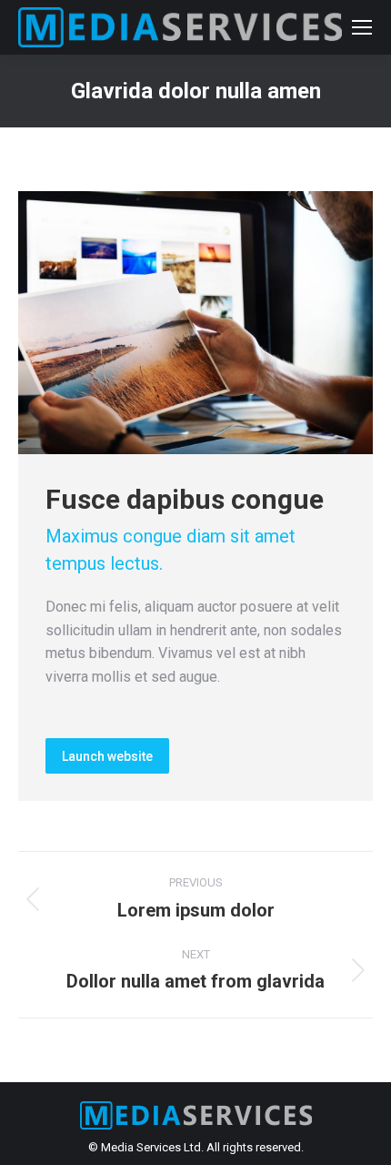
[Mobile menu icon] (362, 27)
